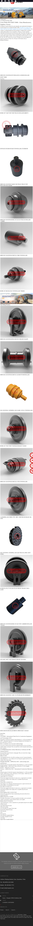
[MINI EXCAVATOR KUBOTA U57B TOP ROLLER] (16, 464)
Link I (1, 812)
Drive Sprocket (3, 813)
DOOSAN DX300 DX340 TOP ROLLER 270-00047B (14, 148)
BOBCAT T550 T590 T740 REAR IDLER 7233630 (13, 446)
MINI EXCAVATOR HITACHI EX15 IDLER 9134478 (14, 339)
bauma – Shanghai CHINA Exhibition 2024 (12, 898)
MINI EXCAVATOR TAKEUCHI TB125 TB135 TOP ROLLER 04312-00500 (14, 184)
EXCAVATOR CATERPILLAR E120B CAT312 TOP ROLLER (16, 410)
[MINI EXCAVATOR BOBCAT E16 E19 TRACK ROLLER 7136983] (16, 202)
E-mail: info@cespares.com (7, 888)
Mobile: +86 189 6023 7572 (7, 885)
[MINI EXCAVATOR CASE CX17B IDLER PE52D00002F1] (16, 677)
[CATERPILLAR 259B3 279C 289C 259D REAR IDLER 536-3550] (16, 499)
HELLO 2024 (3, 755)
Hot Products (20, 914)
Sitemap (24, 914)
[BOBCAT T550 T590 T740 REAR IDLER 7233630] (16, 428)
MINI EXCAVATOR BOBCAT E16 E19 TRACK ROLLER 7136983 (15, 220)
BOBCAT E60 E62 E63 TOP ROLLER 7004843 (12, 291)
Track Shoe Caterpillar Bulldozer (25, 29)
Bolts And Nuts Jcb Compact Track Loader (24, 917)
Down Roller (13, 917)
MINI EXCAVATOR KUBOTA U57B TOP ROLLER (13, 481)
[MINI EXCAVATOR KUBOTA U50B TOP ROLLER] (16, 237)
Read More (2, 78)
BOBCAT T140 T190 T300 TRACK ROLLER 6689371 (14, 113)
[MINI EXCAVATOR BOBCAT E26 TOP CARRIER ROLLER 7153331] (16, 606)
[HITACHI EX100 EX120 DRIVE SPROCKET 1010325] (16, 713)
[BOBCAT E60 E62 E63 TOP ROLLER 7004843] (16, 273)
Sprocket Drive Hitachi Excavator (6, 809)
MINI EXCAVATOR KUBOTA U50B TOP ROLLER (13, 255)
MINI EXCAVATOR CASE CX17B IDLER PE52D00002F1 (15, 695)
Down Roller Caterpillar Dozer (12, 29)
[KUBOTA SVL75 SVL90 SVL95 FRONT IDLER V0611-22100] (16, 570)
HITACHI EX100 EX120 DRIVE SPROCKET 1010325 (14, 730)
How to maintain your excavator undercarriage (11, 743)
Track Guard (2, 918)
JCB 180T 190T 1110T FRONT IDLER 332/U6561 (13, 659)
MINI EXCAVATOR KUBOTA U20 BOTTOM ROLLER (14, 374)
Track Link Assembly (4, 807)
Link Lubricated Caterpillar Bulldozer (7, 815)
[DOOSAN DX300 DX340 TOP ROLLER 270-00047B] (16, 131)
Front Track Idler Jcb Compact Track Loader (8, 808)
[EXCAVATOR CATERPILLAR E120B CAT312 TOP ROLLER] (16, 392)
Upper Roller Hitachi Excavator (6, 805)
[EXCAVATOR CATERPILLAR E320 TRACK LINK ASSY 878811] (16, 535)
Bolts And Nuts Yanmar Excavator (6, 916)
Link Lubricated (3, 811)
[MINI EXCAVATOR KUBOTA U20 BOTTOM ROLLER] (16, 357)
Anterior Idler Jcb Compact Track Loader (20, 916)
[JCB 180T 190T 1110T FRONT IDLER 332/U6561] (16, 642)
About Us (7, 909)
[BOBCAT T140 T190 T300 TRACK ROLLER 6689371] (16, 95)
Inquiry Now (15, 867)
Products (2, 909)
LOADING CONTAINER (8, 902)
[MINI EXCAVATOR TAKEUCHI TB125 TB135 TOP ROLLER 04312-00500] (16, 166)
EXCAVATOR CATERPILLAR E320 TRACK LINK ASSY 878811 (15, 553)
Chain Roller (2, 818)
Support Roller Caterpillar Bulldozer (6, 819)
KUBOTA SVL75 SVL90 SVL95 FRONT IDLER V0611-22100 (15, 589)
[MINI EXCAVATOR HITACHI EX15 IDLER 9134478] (16, 321)
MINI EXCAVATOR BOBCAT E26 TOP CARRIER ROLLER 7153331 (16, 624)
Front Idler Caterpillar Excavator (6, 816)
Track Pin (5, 29)
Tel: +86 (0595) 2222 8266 (6, 882)
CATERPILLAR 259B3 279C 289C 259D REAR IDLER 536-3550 (16, 517)
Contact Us (13, 909)
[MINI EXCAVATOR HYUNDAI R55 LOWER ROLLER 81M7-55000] (16, 57)
